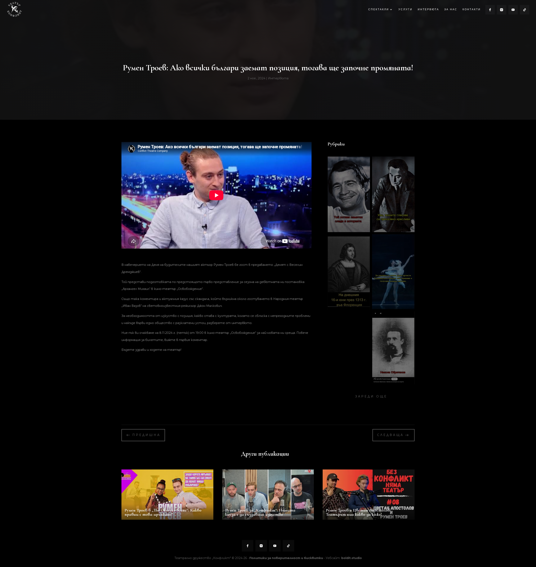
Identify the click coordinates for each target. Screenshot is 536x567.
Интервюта (278, 78)
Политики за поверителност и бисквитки (286, 558)
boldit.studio (351, 558)
